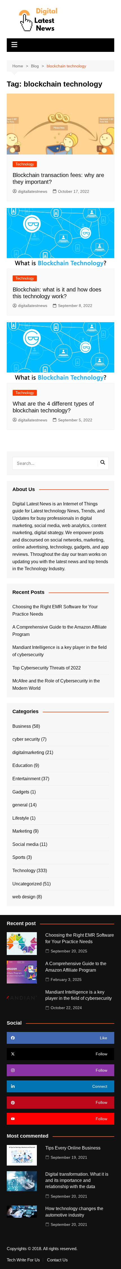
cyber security (26, 739)
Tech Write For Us (23, 1260)
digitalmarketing (28, 752)
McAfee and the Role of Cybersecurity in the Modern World (56, 684)
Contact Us (57, 1260)
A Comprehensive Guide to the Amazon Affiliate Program (59, 631)
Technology (24, 164)
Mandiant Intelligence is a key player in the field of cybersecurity (59, 651)
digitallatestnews (32, 191)
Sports (18, 857)
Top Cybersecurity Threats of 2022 (46, 668)
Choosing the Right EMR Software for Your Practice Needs (55, 610)
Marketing (22, 831)
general (20, 804)
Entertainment (26, 778)
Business (21, 726)
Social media (25, 844)
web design (23, 896)
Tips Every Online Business (72, 1148)
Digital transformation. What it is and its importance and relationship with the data (76, 1180)
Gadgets (20, 792)
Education (22, 765)
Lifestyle (20, 818)
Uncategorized (27, 883)
